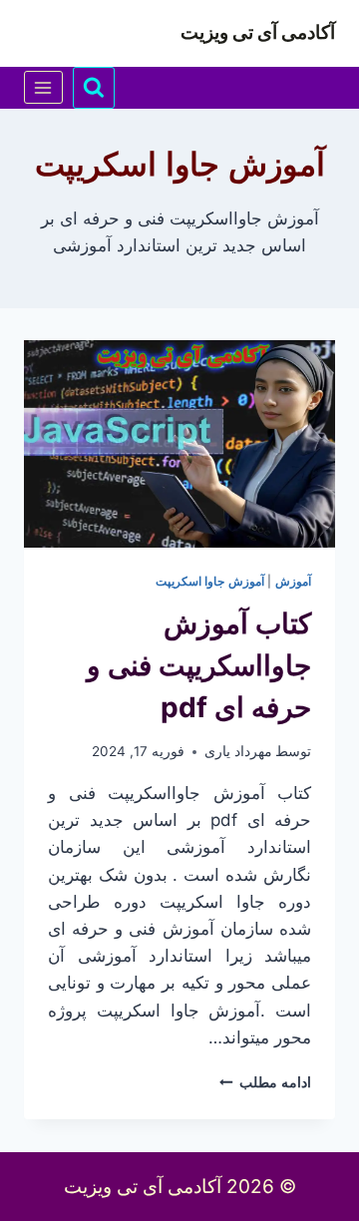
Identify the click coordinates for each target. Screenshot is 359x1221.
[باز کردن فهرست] (43, 87)
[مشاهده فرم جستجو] (94, 88)
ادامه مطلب (265, 1082)
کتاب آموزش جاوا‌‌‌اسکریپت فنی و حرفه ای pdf (199, 665)
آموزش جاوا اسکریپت (210, 581)
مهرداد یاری (238, 751)
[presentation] (179, 444)
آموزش (293, 581)
